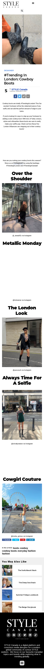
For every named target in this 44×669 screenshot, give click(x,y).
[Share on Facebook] (15, 96)
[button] (33, 3)
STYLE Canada (19, 89)
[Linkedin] (30, 635)
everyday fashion (27, 551)
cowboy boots (9, 551)
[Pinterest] (14, 635)
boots (16, 548)
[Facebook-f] (19, 635)
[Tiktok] (35, 635)
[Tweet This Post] (19, 96)
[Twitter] (25, 635)
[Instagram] (8, 635)
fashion (6, 554)
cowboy (24, 548)
